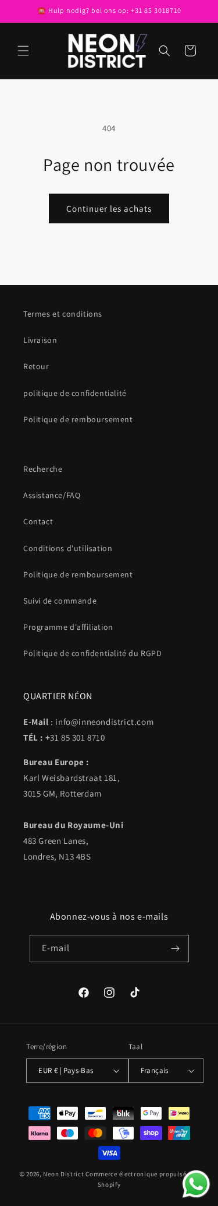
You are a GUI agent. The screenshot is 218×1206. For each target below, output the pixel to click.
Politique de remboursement (78, 419)
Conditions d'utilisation (67, 548)
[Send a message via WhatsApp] (196, 1184)
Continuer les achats (109, 208)
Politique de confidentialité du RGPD (92, 653)
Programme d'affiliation (68, 627)
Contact (38, 521)
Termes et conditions (62, 313)
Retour (36, 366)
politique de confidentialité (75, 393)
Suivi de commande (60, 600)
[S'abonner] (175, 948)
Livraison (40, 340)
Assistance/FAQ (51, 495)
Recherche (42, 469)
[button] (23, 51)
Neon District (64, 1174)
